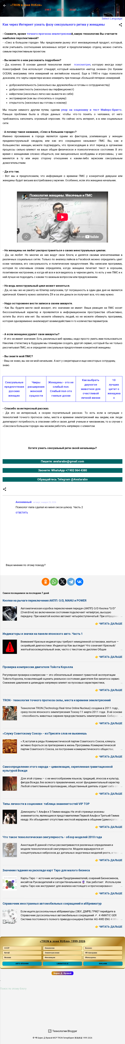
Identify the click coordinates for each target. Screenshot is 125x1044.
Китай (7, 953)
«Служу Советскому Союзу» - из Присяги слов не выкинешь (45, 733)
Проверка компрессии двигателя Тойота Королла (38, 667)
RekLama (103, 964)
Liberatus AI (62, 964)
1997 (48, 9)
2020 (72, 9)
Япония (7, 957)
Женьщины (90, 957)
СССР (6, 948)
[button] (120, 25)
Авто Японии (22, 964)
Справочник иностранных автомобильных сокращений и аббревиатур (52, 903)
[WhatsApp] (54, 582)
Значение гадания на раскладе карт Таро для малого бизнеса (46, 870)
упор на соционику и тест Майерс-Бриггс (91, 109)
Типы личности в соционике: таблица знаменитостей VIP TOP (46, 803)
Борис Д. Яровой (62, 973)
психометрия (82, 64)
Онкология (49, 948)
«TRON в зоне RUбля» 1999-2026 (62, 941)
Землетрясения (52, 953)
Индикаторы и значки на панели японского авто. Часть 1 (43, 633)
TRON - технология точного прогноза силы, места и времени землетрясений (57, 700)
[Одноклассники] (45, 582)
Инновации (50, 957)
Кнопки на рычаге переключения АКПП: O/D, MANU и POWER (44, 600)
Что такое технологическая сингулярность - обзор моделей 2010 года (52, 837)
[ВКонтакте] (79, 582)
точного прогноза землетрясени (49, 33)
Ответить (22, 512)
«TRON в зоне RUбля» (26, 5)
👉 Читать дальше (108, 623)
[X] (62, 582)
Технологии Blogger (64, 1031)
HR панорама (91, 953)
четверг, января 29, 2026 (44, 502)
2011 (60, 9)
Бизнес (88, 948)
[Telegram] (71, 582)
